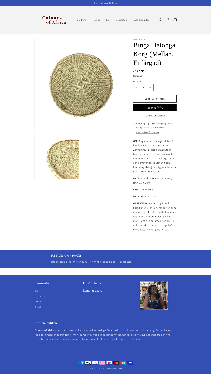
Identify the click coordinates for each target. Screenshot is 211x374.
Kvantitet (137, 81)
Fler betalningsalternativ (155, 115)
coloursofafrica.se (101, 368)
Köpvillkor (39, 296)
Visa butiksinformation (147, 132)
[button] (83, 19)
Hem (36, 290)
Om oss (38, 301)
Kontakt (38, 307)
